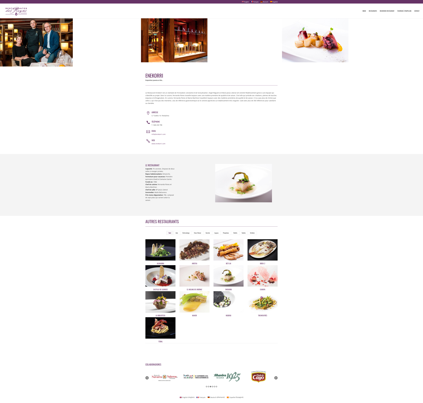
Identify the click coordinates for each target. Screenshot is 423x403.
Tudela (244, 233)
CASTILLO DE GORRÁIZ (160, 289)
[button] (147, 378)
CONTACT (416, 11)
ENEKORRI (228, 289)
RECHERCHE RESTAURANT (387, 11)
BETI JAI (228, 263)
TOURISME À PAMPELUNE (404, 11)
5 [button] (214, 386)
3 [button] (210, 386)
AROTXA (194, 263)
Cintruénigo (185, 233)
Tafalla (235, 233)
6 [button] (216, 386)
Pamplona (226, 233)
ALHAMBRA (160, 263)
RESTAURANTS (373, 11)
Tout (170, 233)
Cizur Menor (197, 233)
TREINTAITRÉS (262, 315)
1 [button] (206, 386)
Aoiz (177, 233)
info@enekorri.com (159, 134)
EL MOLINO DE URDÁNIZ (194, 289)
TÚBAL (160, 341)
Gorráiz (208, 233)
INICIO (364, 11)
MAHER (194, 315)
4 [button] (212, 386)
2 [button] (208, 386)
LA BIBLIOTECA (160, 315)
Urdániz (252, 233)
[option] (164, 377)
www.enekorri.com (158, 144)
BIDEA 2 (262, 263)
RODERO (228, 315)
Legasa (216, 233)
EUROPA (262, 289)
